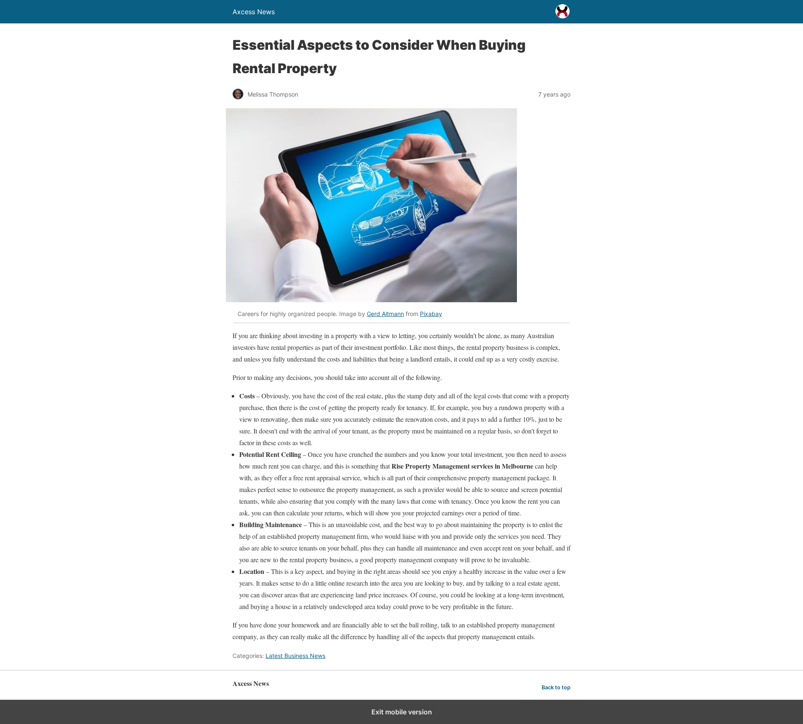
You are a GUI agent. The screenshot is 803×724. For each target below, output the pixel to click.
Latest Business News (295, 655)
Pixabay (431, 313)
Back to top (556, 687)
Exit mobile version (401, 712)
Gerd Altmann (385, 313)
